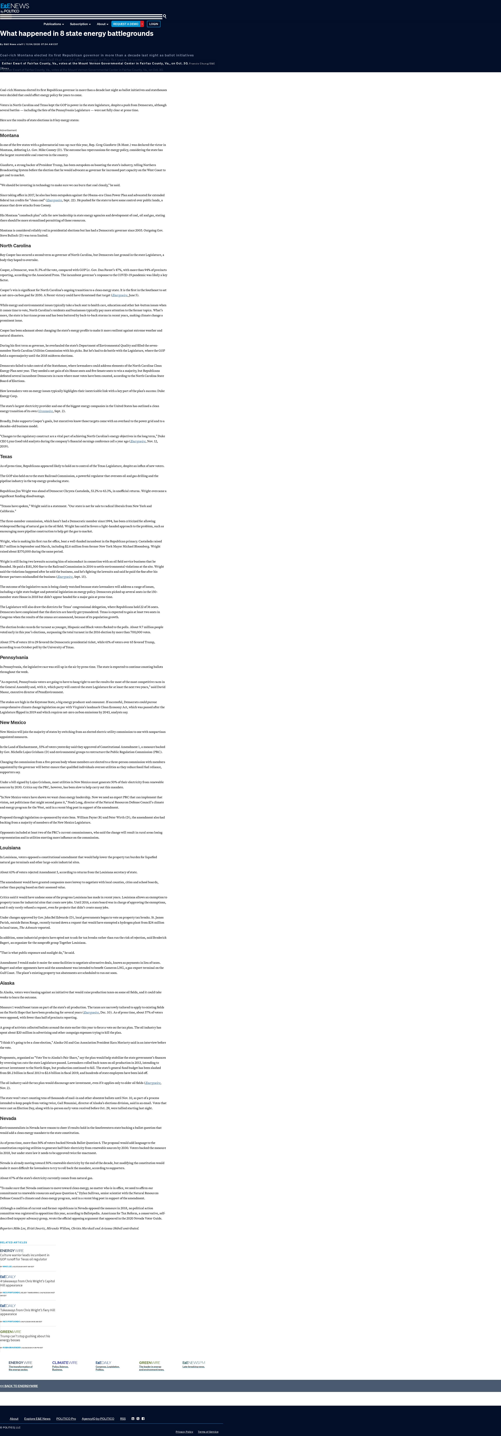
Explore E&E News (37, 1418)
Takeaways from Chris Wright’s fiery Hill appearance (27, 1312)
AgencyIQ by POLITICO (98, 1418)
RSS (123, 1418)
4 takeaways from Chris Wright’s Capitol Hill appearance (27, 1283)
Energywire (138, 441)
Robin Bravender (12, 1347)
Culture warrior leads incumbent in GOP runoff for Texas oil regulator (24, 1257)
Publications (52, 24)
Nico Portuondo (11, 1292)
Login (153, 24)
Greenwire (46, 411)
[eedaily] (9, 1276)
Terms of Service (208, 1431)
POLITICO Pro (66, 1418)
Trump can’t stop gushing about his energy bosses (25, 1338)
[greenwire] (11, 1331)
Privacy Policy (184, 1431)
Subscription (79, 24)
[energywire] (12, 1250)
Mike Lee (7, 1266)
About (101, 24)
